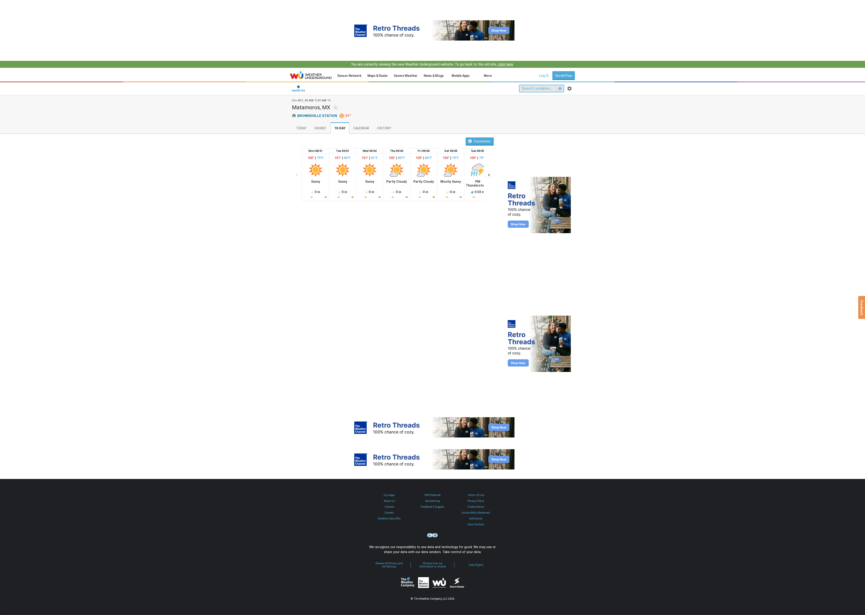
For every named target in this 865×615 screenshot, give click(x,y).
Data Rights (476, 565)
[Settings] (569, 88)
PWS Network (432, 495)
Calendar (361, 128)
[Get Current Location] (560, 88)
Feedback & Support (432, 506)
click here (505, 64)
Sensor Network (349, 75)
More (488, 75)
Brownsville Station (317, 116)
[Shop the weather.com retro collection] (432, 30)
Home (311, 75)
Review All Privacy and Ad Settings (389, 565)
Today (301, 128)
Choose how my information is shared (432, 565)
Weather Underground (439, 582)
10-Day (339, 128)
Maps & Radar (377, 75)
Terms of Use (475, 495)
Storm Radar (457, 582)
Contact (389, 506)
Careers (389, 512)
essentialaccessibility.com (432, 535)
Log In (544, 75)
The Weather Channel (423, 582)
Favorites (298, 90)
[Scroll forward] (489, 175)
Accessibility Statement (476, 512)
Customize (482, 141)
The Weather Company (407, 582)
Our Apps (389, 495)
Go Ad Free (563, 75)
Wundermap (432, 501)
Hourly (320, 128)
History (384, 128)
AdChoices (476, 518)
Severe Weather (405, 75)
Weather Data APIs (389, 518)
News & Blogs (434, 75)
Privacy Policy (475, 501)
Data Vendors (475, 524)
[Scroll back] (297, 175)
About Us (389, 501)
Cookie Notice (475, 506)
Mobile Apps (461, 75)
